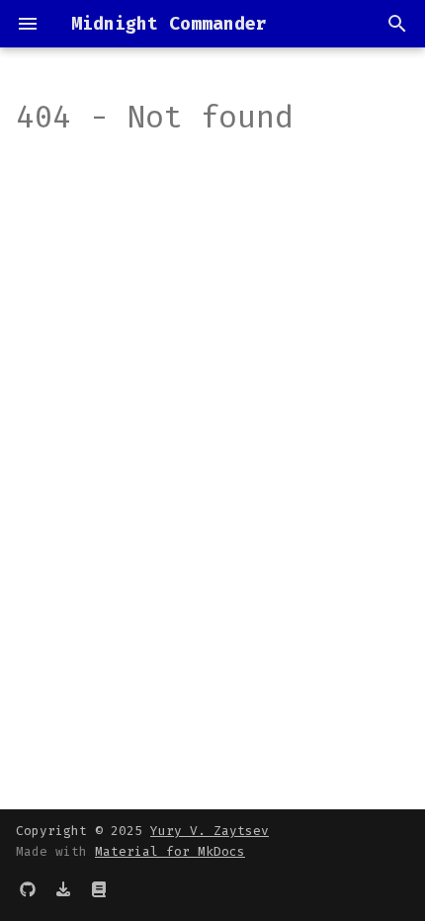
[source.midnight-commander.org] (99, 889)
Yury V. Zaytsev (209, 830)
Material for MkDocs (170, 851)
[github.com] (27, 889)
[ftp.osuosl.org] (63, 889)
